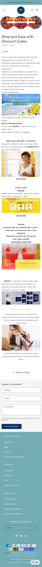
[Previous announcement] (4, 2)
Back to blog (22, 372)
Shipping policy (28, 559)
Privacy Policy (9, 499)
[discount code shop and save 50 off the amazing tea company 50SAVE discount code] (21, 213)
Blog (6, 447)
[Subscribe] (35, 527)
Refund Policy (9, 504)
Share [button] (6, 51)
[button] (4, 10)
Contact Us (8, 475)
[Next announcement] (38, 2)
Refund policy (18, 556)
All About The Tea (11, 485)
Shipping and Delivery (13, 509)
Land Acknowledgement (14, 457)
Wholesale (8, 471)
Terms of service (15, 559)
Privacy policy (30, 556)
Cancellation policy (29, 562)
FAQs (6, 480)
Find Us (7, 452)
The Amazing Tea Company (20, 553)
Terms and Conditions (13, 514)
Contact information (14, 562)
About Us (8, 442)
